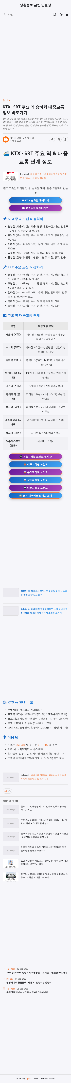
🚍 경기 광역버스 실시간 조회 (35, 495)
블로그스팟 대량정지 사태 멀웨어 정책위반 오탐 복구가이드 (43, 808)
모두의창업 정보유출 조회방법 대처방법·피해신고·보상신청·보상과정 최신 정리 (44, 835)
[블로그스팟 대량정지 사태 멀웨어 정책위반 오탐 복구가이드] (11, 813)
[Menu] (67, 14)
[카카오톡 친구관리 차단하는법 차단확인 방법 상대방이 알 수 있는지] (11, 780)
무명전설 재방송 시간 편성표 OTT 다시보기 (27, 992)
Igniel (28, 1078)
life (9, 791)
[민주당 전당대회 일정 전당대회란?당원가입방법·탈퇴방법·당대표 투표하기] (11, 853)
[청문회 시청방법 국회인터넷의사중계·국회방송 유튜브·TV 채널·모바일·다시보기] (10, 880)
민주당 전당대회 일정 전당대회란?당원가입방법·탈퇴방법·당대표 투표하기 (44, 849)
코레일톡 (21, 744)
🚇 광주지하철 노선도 (35, 479)
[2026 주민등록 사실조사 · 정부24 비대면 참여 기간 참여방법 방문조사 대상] (10, 867)
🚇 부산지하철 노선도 (35, 472)
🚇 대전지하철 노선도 (35, 487)
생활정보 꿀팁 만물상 (35, 5)
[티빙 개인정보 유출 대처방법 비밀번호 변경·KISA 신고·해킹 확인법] (10, 179)
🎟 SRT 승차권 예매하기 (35, 208)
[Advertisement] (35, 57)
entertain (10, 968)
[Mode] (61, 15)
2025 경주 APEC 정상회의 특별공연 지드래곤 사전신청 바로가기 (36, 972)
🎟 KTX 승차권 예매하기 (35, 200)
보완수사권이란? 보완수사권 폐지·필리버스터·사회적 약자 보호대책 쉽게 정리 (44, 821)
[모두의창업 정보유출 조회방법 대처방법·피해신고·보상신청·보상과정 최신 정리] (11, 840)
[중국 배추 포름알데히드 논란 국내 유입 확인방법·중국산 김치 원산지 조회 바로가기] (11, 614)
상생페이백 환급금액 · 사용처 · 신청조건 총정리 (29, 982)
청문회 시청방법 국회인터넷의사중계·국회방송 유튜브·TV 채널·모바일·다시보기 (44, 875)
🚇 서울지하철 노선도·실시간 (35, 456)
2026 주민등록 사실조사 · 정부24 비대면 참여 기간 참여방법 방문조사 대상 (44, 862)
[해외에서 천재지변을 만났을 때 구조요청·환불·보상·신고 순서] (11, 596)
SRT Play (43, 744)
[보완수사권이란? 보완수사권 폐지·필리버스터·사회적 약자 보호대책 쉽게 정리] (11, 826)
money (9, 978)
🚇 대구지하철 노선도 (35, 464)
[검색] (4, 14)
